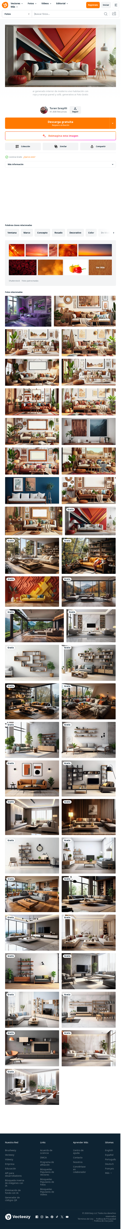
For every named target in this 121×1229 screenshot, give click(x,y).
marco (26, 231)
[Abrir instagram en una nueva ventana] (42, 1216)
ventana (12, 231)
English (107, 1148)
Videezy (9, 1157)
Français (107, 1167)
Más (13, 6)
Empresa (9, 1162)
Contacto (76, 1156)
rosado (59, 231)
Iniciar (106, 5)
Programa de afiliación (46, 1162)
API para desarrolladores (13, 1173)
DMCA (42, 1156)
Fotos (31, 3)
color (91, 231)
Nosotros (76, 1160)
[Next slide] (109, 231)
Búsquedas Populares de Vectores (46, 1170)
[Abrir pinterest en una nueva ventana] (52, 1216)
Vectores (15, 3)
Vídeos (45, 3)
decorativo (75, 231)
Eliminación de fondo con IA (13, 1190)
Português (108, 1157)
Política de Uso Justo (101, 1221)
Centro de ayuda (76, 1150)
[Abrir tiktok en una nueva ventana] (57, 1216)
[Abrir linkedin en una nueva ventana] (47, 1216)
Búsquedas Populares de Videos (46, 1190)
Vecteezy (9, 1153)
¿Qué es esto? (29, 157)
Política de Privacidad (104, 1219)
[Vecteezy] (5, 5)
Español (107, 1153)
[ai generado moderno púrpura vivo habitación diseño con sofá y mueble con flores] (28, 310)
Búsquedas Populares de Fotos (46, 1180)
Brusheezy (10, 1148)
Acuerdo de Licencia (45, 1150)
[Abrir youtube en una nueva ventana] (67, 1216)
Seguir (75, 111)
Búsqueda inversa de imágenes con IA (14, 1181)
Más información (15, 163)
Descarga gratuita (60, 123)
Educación (10, 1167)
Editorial (60, 3)
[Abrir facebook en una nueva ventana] (37, 1216)
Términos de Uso (106, 1217)
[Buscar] (106, 14)
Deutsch (107, 1162)
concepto (42, 231)
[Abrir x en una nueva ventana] (62, 1216)
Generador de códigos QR (12, 1197)
